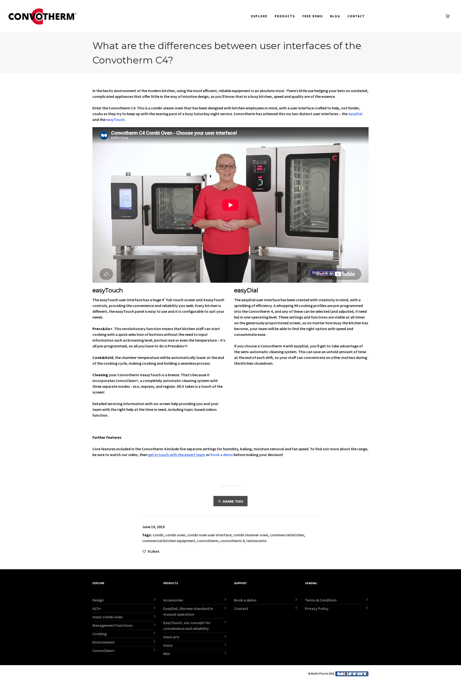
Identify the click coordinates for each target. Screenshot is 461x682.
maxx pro (171, 636)
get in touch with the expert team (176, 454)
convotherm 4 (232, 540)
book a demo (222, 454)
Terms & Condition (321, 600)
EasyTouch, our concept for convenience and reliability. (187, 625)
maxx (168, 645)
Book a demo (245, 600)
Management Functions (112, 625)
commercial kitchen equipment (168, 540)
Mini (166, 653)
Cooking (99, 633)
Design (98, 600)
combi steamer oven (250, 534)
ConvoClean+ (103, 650)
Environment (103, 642)
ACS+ (96, 608)
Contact (241, 608)
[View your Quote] (448, 16)
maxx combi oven (107, 616)
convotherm (207, 540)
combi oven (175, 534)
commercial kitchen (287, 534)
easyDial (354, 113)
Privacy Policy (316, 608)
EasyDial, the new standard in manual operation (188, 611)
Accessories (173, 600)
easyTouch (115, 119)
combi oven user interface (209, 534)
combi (158, 534)
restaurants (256, 540)
